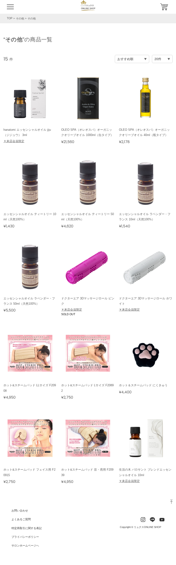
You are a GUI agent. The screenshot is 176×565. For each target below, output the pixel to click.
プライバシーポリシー (25, 536)
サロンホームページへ (25, 545)
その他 (20, 18)
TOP (9, 18)
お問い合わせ (19, 510)
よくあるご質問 (21, 519)
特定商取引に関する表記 (26, 528)
